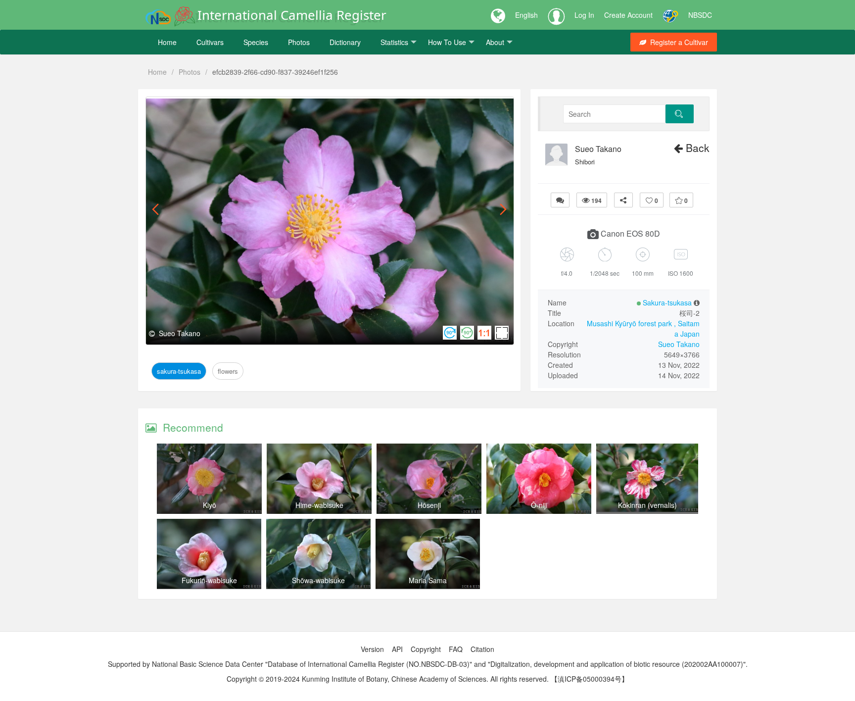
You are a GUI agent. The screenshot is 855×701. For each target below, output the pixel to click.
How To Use (447, 42)
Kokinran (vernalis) (647, 505)
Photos (299, 42)
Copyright (426, 649)
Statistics (394, 42)
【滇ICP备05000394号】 (589, 679)
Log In (584, 15)
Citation (482, 649)
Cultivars (210, 42)
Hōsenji (429, 505)
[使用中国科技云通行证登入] (670, 15)
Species (255, 42)
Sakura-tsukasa (181, 108)
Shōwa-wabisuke (318, 580)
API (397, 649)
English (526, 15)
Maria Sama (428, 580)
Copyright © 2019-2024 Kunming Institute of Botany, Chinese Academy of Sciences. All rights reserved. (388, 679)
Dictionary (345, 42)
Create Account (628, 15)
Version (372, 649)
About (495, 42)
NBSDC (700, 15)
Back (696, 147)
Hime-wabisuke (319, 505)
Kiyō (209, 505)
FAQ (456, 649)
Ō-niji (539, 505)
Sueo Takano (598, 149)
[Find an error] (560, 200)
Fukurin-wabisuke (209, 580)
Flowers (228, 108)
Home (167, 42)
